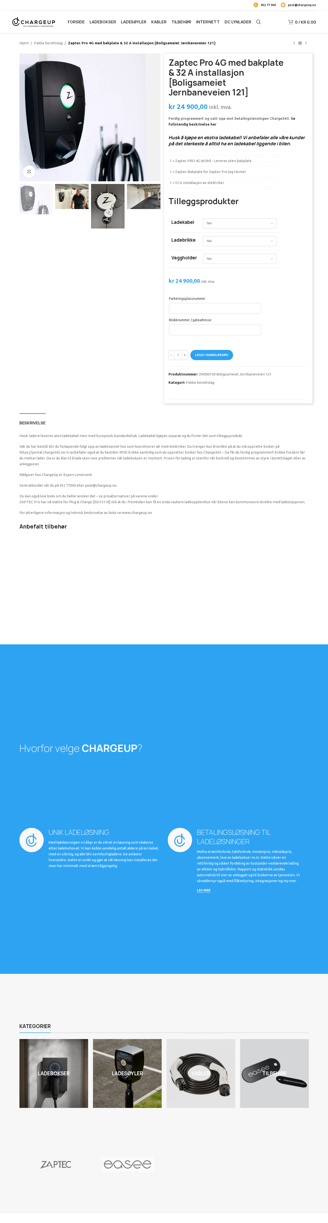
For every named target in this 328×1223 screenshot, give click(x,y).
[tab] (32, 420)
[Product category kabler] (201, 1073)
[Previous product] (294, 43)
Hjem (24, 43)
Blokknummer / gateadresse (190, 320)
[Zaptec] (55, 1164)
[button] (25, 206)
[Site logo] (34, 21)
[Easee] (128, 1164)
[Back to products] (300, 43)
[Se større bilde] (29, 171)
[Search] (258, 22)
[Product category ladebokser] (53, 1073)
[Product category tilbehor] (274, 1073)
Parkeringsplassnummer (187, 299)
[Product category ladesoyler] (127, 1073)
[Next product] (306, 43)
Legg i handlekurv (211, 354)
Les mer (203, 890)
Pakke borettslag (48, 43)
